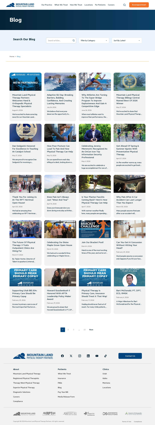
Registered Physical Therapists (26, 378)
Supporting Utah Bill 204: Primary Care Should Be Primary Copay (24, 293)
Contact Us (130, 356)
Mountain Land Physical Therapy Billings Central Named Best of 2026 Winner (128, 99)
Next (91, 330)
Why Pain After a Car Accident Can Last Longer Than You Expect (129, 200)
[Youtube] (97, 356)
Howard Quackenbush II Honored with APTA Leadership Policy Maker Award (59, 294)
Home (12, 56)
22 (85, 330)
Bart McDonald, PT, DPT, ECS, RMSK (128, 292)
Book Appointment (139, 5)
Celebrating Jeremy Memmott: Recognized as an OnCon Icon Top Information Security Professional (94, 152)
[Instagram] (79, 356)
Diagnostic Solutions (21, 392)
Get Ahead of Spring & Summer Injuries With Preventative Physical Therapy (127, 150)
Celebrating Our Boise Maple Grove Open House (59, 243)
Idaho (105, 378)
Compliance (18, 401)
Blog (60, 387)
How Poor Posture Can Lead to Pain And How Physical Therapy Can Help (60, 149)
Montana (106, 383)
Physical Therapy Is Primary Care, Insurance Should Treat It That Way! (94, 293)
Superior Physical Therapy (24, 387)
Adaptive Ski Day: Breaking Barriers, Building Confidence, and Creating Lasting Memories (60, 99)
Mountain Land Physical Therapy (26, 374)
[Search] (124, 4)
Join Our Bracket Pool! (92, 242)
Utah (105, 374)
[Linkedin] (88, 356)
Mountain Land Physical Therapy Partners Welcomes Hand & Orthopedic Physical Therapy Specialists (23, 101)
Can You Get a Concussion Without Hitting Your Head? (129, 245)
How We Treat (76, 5)
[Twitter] (71, 356)
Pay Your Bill (63, 392)
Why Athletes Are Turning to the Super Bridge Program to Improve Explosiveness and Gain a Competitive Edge (94, 101)
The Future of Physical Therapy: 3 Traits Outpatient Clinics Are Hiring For (23, 246)
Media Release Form (66, 397)
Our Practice (46, 5)
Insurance (62, 378)
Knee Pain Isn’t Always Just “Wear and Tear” (58, 198)
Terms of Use (126, 421)
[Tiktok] (105, 356)
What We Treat (61, 5)
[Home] (33, 356)
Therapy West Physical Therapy (26, 383)
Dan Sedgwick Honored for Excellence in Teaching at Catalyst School (25, 149)
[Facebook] (62, 356)
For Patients (100, 5)
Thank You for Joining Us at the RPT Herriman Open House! (24, 200)
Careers (111, 5)
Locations (89, 5)
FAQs (60, 383)
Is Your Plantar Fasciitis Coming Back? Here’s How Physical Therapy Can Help (95, 200)
